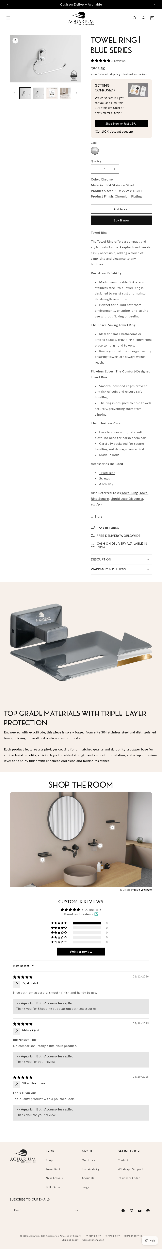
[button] (8, 18)
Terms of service (133, 1235)
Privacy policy (93, 1235)
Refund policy (112, 1235)
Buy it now (121, 220)
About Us (88, 1178)
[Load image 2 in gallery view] (38, 93)
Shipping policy (70, 1240)
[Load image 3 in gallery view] (52, 93)
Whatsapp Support (130, 1169)
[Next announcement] (154, 4)
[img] (23, 977)
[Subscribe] (76, 1210)
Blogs (85, 1187)
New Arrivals (54, 1178)
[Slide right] (76, 93)
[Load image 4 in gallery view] (65, 93)
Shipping (115, 74)
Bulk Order (53, 1187)
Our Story (88, 1160)
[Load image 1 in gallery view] (25, 93)
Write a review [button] (81, 951)
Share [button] (98, 516)
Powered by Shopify (70, 1236)
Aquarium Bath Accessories (44, 1236)
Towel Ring (107, 472)
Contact (123, 1160)
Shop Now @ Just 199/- (121, 123)
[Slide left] (14, 93)
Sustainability (90, 1169)
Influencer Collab (129, 1178)
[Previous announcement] (7, 4)
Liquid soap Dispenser (127, 498)
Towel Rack (53, 1169)
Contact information (93, 1240)
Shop (49, 1160)
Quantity (96, 161)
